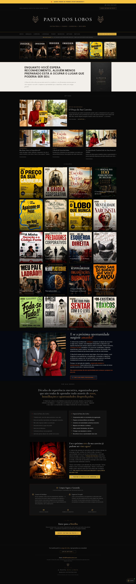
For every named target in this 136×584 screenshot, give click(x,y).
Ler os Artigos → (68, 551)
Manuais (28, 34)
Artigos (69, 34)
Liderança (45, 34)
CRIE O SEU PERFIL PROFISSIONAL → (84, 377)
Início (22, 34)
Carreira (37, 34)
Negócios (61, 34)
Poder (53, 34)
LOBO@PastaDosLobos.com (69, 557)
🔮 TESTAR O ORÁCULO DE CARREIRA (83, 477)
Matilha (77, 34)
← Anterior (62, 329)
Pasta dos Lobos (68, 19)
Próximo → (74, 329)
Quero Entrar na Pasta (107, 8)
